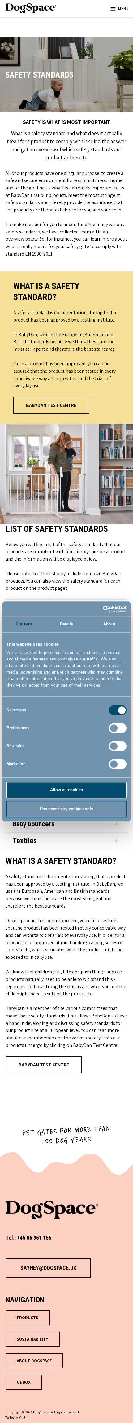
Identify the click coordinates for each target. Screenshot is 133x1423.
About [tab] (109, 624)
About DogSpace (34, 1360)
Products (27, 1317)
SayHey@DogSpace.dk (48, 1268)
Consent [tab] (24, 624)
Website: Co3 (15, 1417)
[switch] (118, 728)
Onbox (24, 1382)
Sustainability (32, 1339)
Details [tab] (66, 624)
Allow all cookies (66, 790)
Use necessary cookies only (66, 809)
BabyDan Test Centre (51, 405)
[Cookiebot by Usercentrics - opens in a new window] (99, 608)
